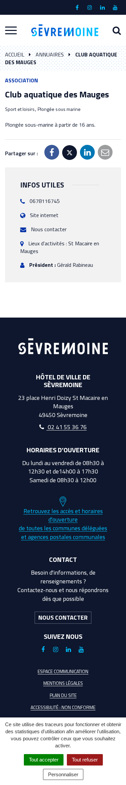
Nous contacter (49, 229)
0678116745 (45, 201)
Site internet (44, 215)
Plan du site (63, 695)
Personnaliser (63, 774)
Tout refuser (85, 759)
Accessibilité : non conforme (63, 707)
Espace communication (63, 671)
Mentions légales (63, 683)
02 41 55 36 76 (66, 426)
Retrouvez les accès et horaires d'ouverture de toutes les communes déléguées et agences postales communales (63, 523)
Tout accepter (43, 759)
